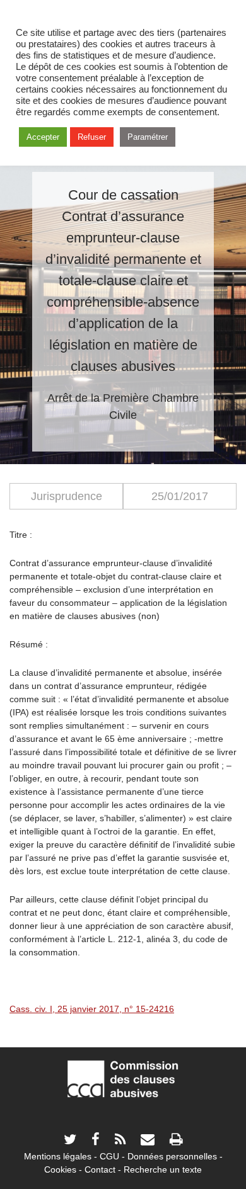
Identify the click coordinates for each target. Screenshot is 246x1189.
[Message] (148, 1140)
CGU (109, 1156)
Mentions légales (57, 1156)
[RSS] (120, 1140)
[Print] (176, 1140)
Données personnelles (172, 1156)
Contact (100, 1169)
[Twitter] (70, 1140)
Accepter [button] (42, 137)
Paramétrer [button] (147, 137)
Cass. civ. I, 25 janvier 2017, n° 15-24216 (91, 1009)
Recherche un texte (163, 1169)
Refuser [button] (92, 137)
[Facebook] (95, 1140)
